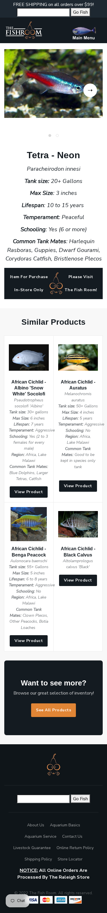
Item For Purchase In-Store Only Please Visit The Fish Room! (53, 283)
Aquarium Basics (65, 825)
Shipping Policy (38, 859)
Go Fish (80, 12)
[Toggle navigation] (86, 30)
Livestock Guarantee (32, 848)
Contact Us (72, 836)
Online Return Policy (75, 848)
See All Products (53, 710)
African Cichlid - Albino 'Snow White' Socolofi (28, 388)
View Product (29, 492)
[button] (90, 90)
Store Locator (70, 859)
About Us (35, 825)
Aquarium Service (40, 836)
